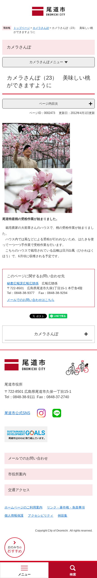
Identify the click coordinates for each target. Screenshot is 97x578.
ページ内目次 (48, 103)
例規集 (62, 515)
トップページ (22, 28)
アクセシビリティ (40, 515)
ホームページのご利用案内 (23, 507)
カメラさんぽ (41, 28)
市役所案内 (17, 474)
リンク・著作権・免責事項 (66, 507)
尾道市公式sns (17, 413)
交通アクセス (19, 490)
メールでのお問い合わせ (28, 458)
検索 (73, 574)
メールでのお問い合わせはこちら (30, 300)
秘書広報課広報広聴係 (23, 283)
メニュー (24, 574)
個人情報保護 (14, 515)
